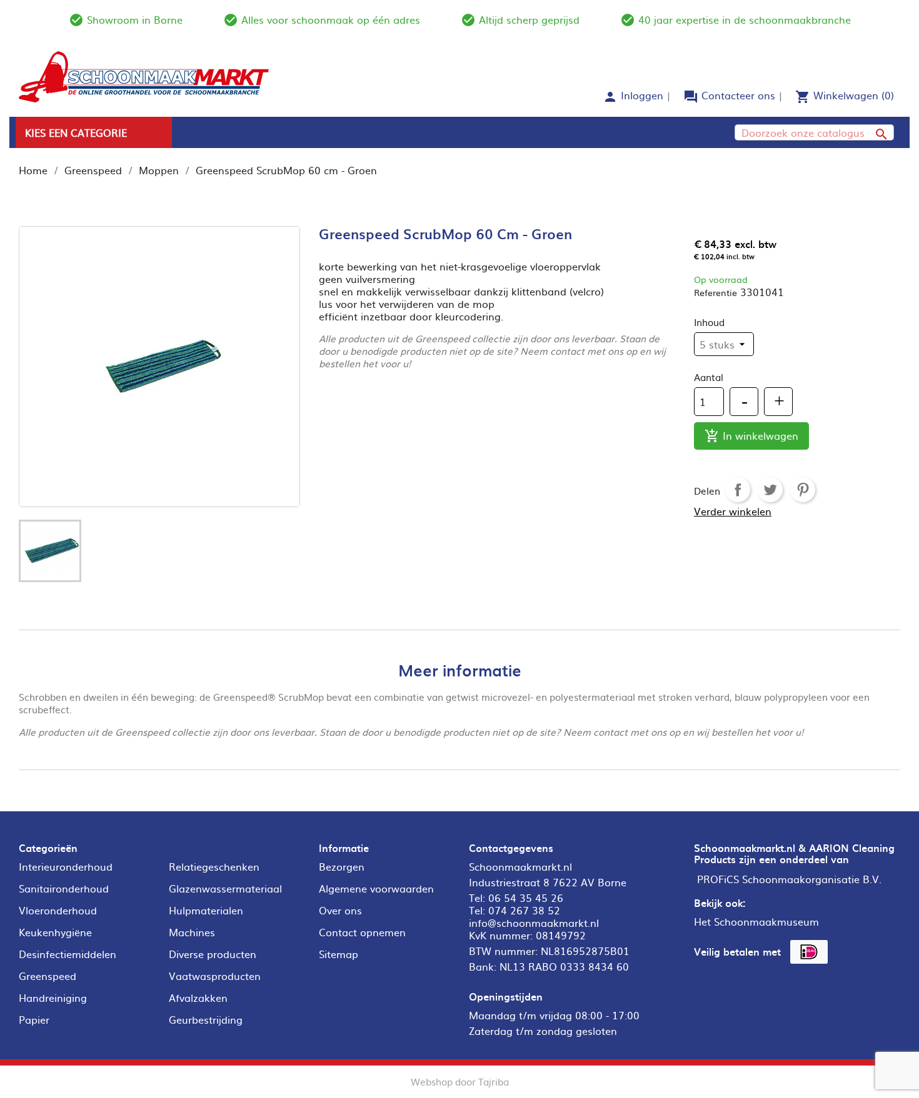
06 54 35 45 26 (525, 897)
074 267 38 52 (524, 910)
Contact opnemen (362, 931)
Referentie (715, 292)
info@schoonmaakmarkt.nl (534, 922)
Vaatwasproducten (215, 975)
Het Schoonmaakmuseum (756, 921)
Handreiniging (53, 997)
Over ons (340, 910)
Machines (192, 931)
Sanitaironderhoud (64, 888)
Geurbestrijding (206, 1019)
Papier (34, 1019)
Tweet (770, 489)
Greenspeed (47, 975)
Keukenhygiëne (55, 931)
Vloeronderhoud (58, 910)
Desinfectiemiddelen (67, 953)
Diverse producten (212, 953)
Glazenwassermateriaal (225, 888)
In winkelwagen (751, 435)
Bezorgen (341, 866)
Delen (737, 489)
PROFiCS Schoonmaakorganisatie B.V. (789, 878)
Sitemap (338, 953)
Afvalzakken (198, 997)
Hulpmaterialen (206, 910)
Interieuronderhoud (66, 866)
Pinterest (802, 489)
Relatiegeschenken (214, 866)
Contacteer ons (738, 94)
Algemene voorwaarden (376, 888)
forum (690, 96)
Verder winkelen (732, 510)
